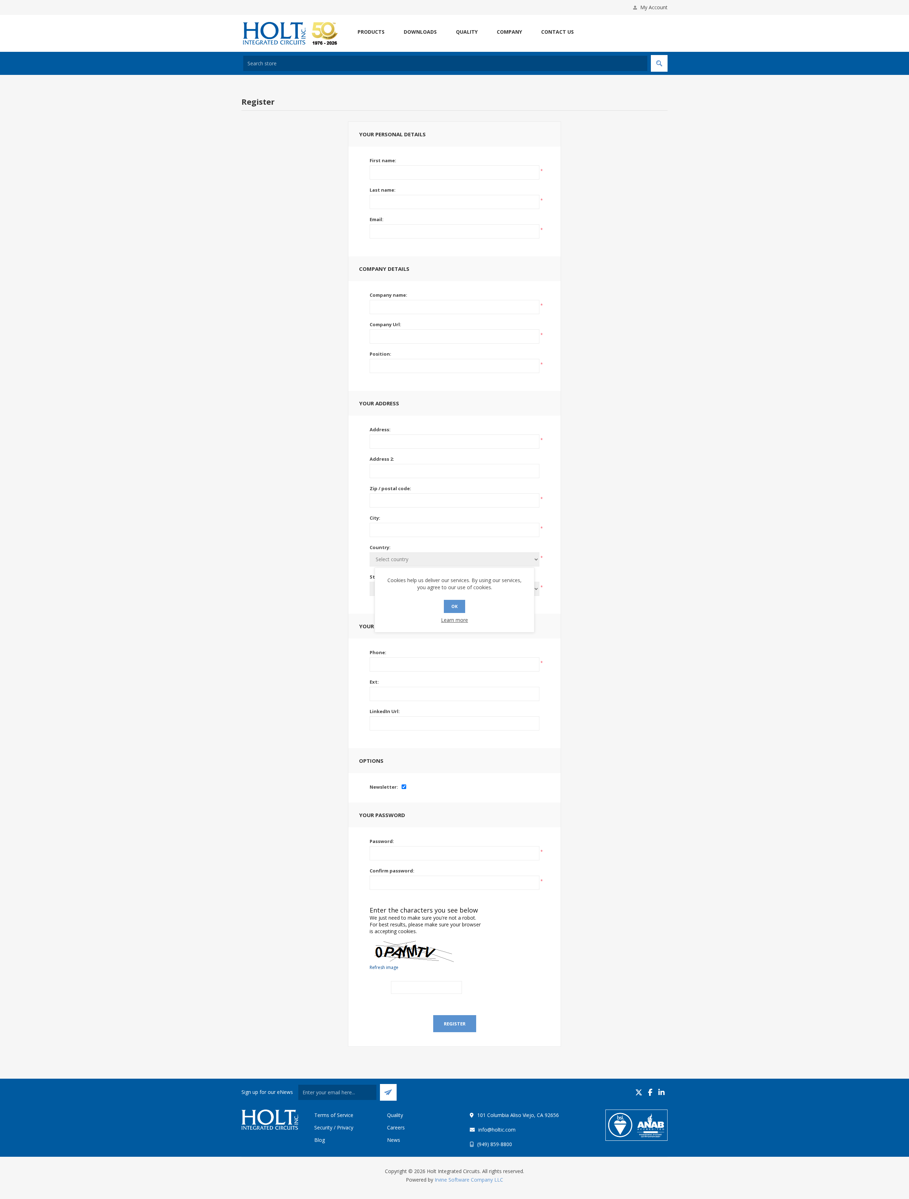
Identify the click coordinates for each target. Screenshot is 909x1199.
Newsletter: (384, 787)
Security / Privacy (333, 1127)
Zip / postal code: (390, 488)
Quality (395, 1115)
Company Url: (385, 324)
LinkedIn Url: (385, 711)
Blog (319, 1140)
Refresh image (384, 967)
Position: (380, 354)
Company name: (388, 295)
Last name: (383, 190)
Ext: (374, 682)
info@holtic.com (497, 1129)
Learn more (454, 620)
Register (455, 1023)
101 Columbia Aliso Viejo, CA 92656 (518, 1115)
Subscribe (388, 1092)
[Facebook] (650, 1092)
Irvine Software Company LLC (469, 1179)
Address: (380, 429)
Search (659, 63)
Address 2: (382, 459)
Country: (380, 547)
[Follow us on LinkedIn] (661, 1092)
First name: (383, 160)
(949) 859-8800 (494, 1144)
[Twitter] (638, 1092)
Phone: (378, 652)
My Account (654, 7)
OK (454, 606)
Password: (382, 841)
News (393, 1140)
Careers (396, 1127)
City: (375, 518)
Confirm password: (392, 870)
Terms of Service (333, 1115)
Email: (376, 219)
